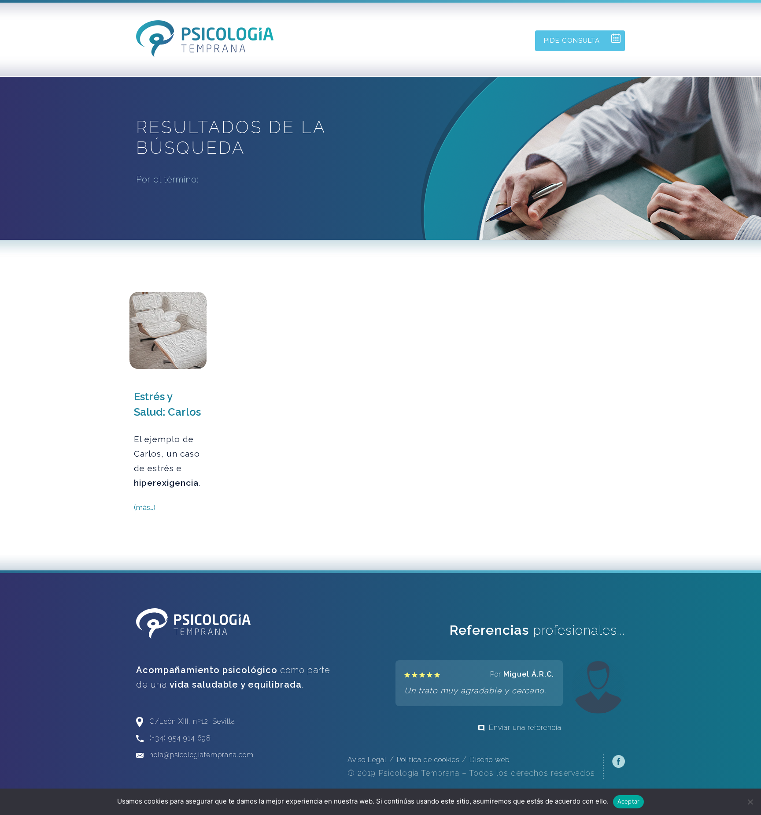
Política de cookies (428, 759)
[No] (750, 801)
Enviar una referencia (525, 727)
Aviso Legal (367, 759)
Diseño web (489, 759)
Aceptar (628, 801)
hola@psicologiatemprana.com (201, 755)
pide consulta (572, 41)
